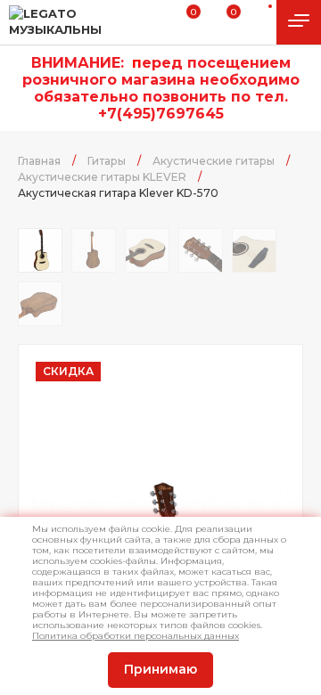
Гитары (106, 161)
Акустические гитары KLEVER (102, 177)
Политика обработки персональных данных (135, 636)
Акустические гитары (213, 161)
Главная (39, 161)
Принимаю (160, 669)
